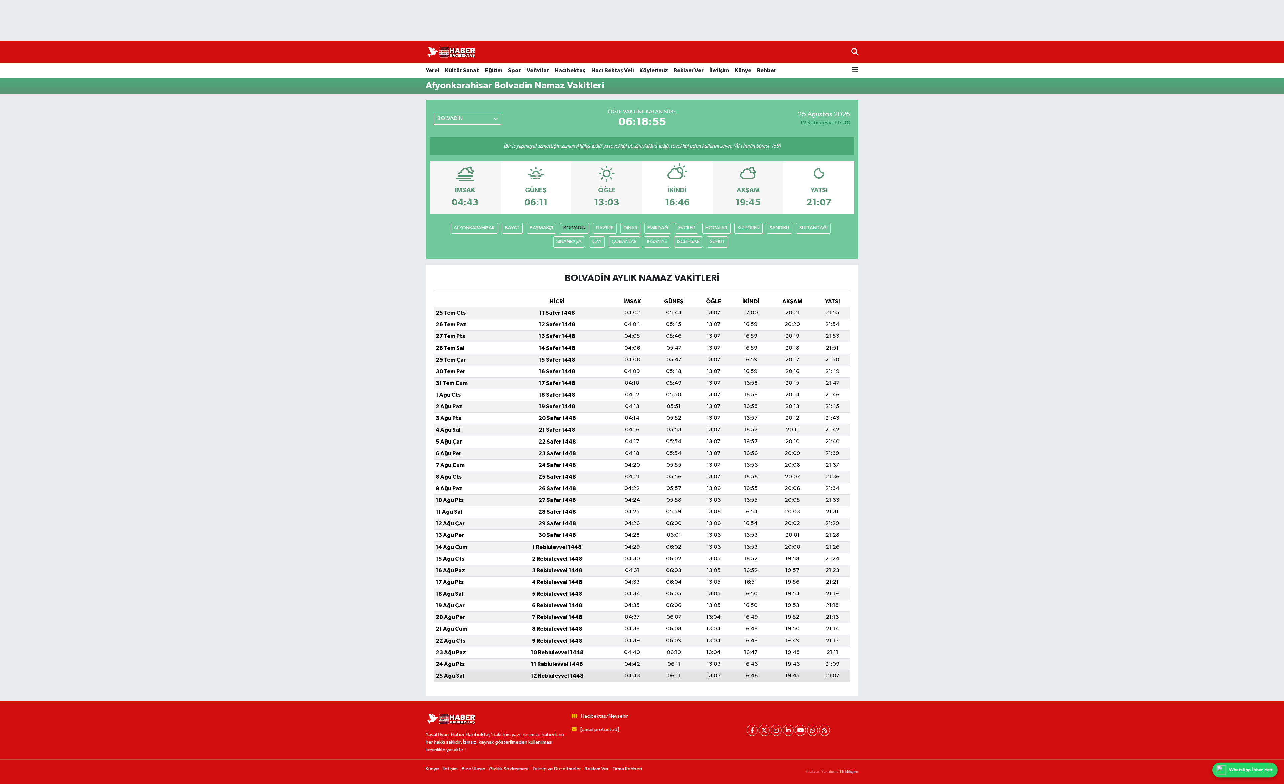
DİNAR (630, 227)
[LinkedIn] (788, 730)
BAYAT (512, 227)
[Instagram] (776, 730)
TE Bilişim (848, 771)
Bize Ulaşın (473, 768)
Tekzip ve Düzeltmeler (556, 768)
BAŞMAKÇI (541, 227)
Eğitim (493, 70)
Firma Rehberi (627, 768)
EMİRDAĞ (657, 227)
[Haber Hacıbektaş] (451, 52)
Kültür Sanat (462, 70)
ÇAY (597, 241)
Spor (514, 70)
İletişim (719, 70)
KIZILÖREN (749, 227)
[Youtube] (800, 730)
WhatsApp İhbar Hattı (1252, 770)
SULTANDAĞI (813, 227)
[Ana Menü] (855, 70)
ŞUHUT (717, 241)
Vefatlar (538, 70)
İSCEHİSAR (688, 241)
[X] (764, 730)
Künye (743, 70)
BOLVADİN (574, 227)
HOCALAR (716, 227)
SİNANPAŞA (569, 241)
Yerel (432, 70)
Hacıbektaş (570, 70)
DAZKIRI (604, 227)
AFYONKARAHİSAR (474, 227)
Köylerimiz (653, 70)
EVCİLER (686, 227)
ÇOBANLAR (624, 241)
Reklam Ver (689, 70)
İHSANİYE (657, 241)
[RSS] (824, 730)
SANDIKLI (779, 227)
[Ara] (854, 52)
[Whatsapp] (812, 730)
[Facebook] (752, 730)
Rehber (766, 70)
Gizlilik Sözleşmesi (508, 768)
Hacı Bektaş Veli (612, 70)
